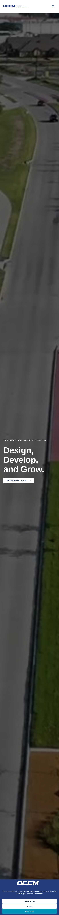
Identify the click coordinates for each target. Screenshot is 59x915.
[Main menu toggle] (53, 6)
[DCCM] (15, 6)
